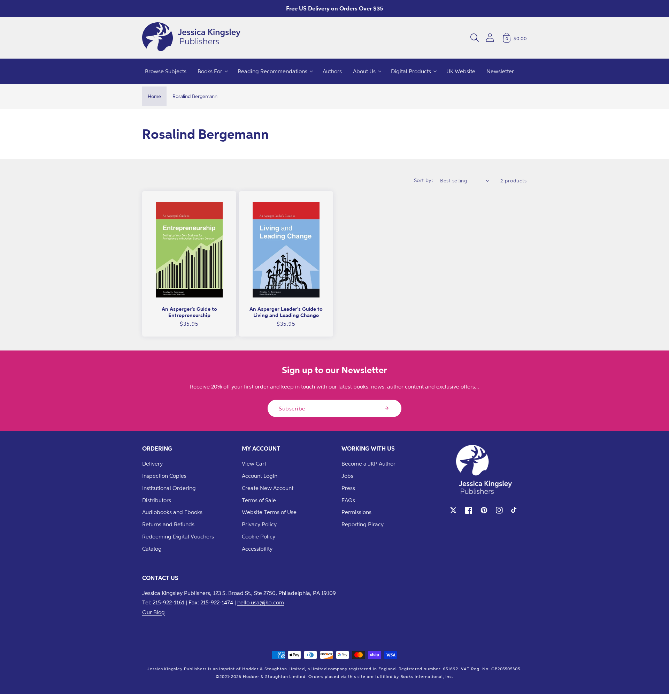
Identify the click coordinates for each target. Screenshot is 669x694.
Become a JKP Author (368, 463)
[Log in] (490, 37)
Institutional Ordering (169, 488)
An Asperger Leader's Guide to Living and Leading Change (286, 312)
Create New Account (267, 488)
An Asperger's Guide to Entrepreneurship (189, 312)
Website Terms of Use (269, 512)
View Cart (254, 463)
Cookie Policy (258, 536)
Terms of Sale (259, 500)
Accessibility (257, 548)
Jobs (347, 476)
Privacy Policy (259, 524)
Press (348, 488)
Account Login (259, 476)
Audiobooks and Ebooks (172, 512)
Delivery (152, 463)
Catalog (152, 548)
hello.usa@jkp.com (260, 602)
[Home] (191, 37)
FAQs (348, 500)
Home (154, 96)
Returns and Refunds (168, 524)
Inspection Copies (164, 476)
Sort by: (423, 180)
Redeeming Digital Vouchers (178, 536)
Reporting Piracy (362, 524)
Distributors (156, 500)
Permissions (356, 512)
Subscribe (292, 408)
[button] (474, 37)
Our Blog (153, 612)
